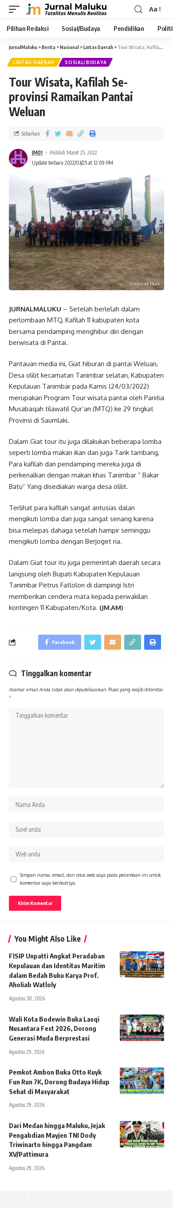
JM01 (37, 152)
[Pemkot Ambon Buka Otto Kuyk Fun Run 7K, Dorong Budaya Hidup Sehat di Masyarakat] (142, 1081)
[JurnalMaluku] (65, 9)
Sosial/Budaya (85, 62)
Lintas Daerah (34, 62)
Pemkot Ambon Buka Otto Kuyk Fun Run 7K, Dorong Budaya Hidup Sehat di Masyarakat (59, 1081)
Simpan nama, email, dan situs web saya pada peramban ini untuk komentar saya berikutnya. (90, 879)
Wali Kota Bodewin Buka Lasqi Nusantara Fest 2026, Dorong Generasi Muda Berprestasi (54, 1028)
